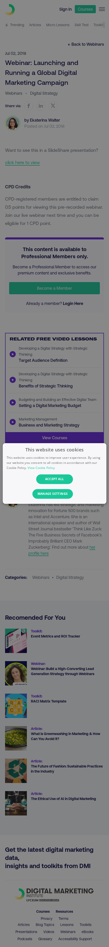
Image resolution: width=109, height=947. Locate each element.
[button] (54, 494)
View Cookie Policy (41, 468)
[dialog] (54, 473)
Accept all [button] (54, 479)
